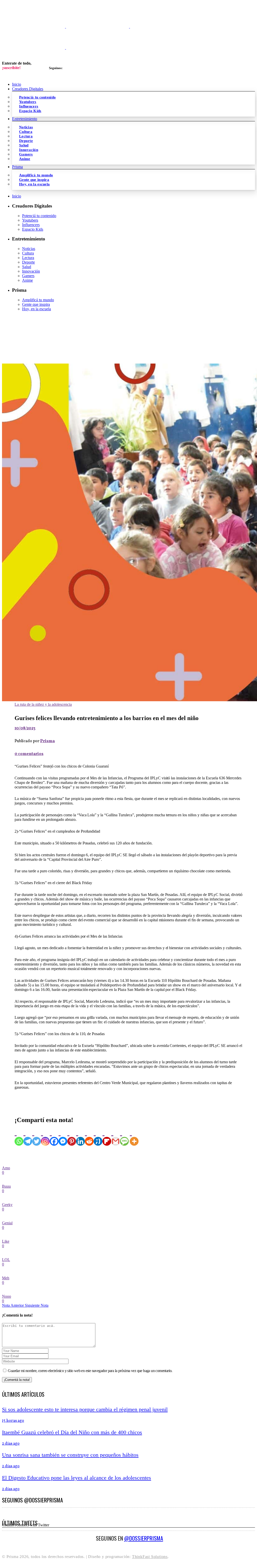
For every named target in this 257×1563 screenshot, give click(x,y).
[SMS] (124, 1137)
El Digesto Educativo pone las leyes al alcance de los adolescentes (76, 1478)
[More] (134, 1137)
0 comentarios (29, 754)
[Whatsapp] (19, 1137)
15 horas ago (13, 1421)
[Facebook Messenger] (62, 1137)
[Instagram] (45, 1137)
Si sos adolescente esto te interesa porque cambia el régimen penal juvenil (85, 1409)
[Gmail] (115, 1137)
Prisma (47, 741)
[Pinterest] (71, 1137)
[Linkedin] (80, 1137)
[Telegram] (27, 1137)
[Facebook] (54, 1137)
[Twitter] (36, 1137)
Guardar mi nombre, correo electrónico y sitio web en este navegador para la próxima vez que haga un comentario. (90, 1371)
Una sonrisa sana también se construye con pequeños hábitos (70, 1455)
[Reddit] (89, 1137)
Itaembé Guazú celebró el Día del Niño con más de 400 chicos (72, 1432)
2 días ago (11, 1443)
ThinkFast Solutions (150, 1556)
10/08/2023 (25, 728)
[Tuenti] (98, 1137)
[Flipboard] (106, 1137)
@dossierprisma (143, 1538)
